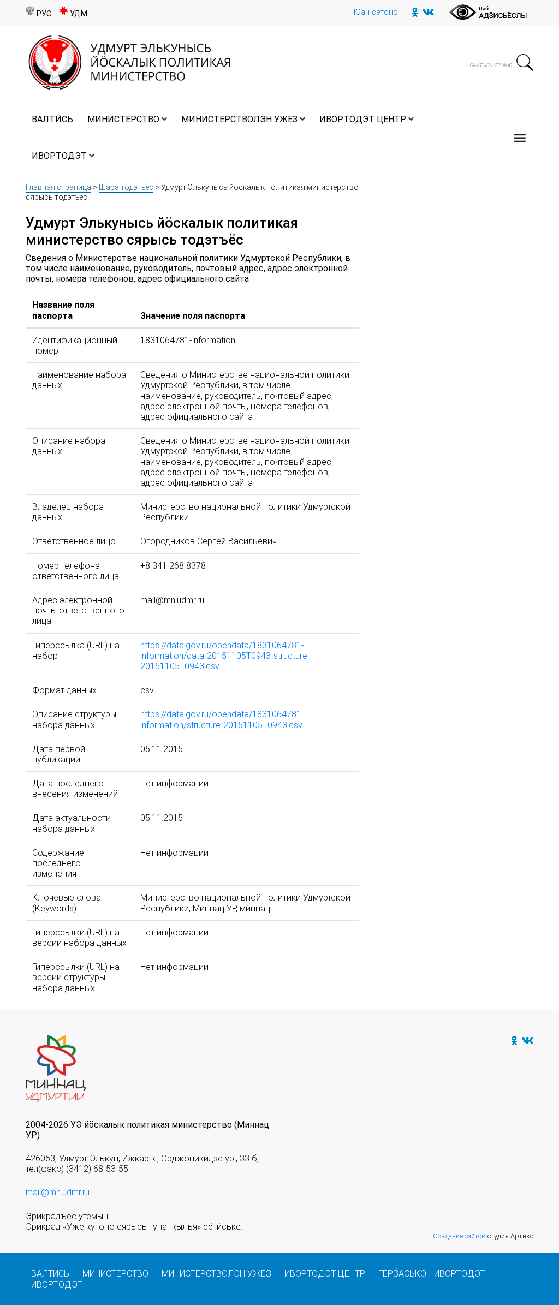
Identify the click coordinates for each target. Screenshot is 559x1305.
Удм (78, 14)
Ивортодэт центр (362, 119)
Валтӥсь (52, 119)
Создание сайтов (459, 1236)
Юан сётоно (376, 12)
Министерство (123, 119)
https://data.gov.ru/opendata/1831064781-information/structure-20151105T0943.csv (222, 719)
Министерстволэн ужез (239, 119)
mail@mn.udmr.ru (58, 1192)
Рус (44, 14)
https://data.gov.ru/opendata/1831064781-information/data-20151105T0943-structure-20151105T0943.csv (225, 655)
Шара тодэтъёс (126, 187)
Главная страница (58, 187)
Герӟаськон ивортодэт (431, 1273)
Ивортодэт (59, 156)
